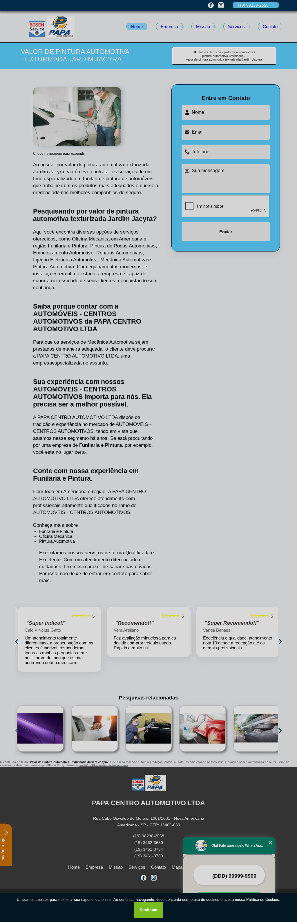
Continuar (148, 910)
